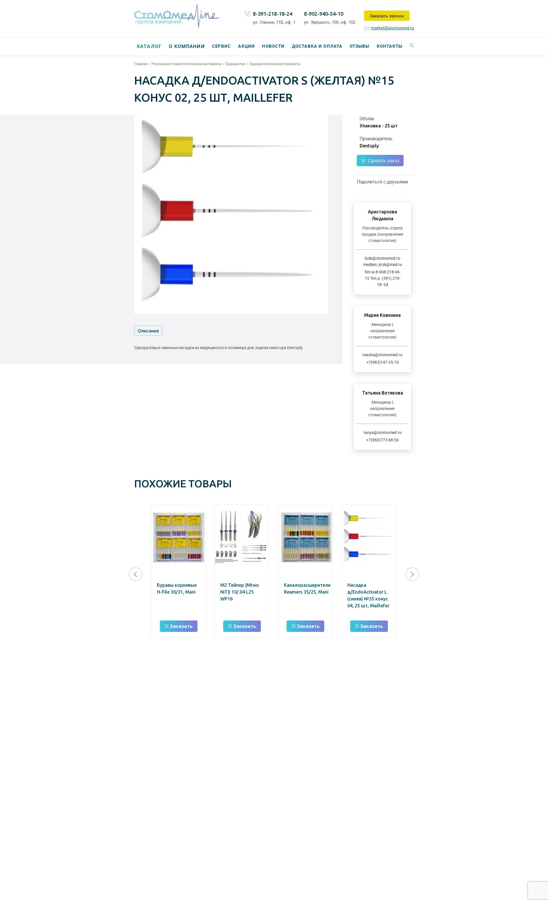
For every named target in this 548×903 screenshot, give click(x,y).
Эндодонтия (235, 63)
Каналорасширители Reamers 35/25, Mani (307, 588)
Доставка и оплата (317, 46)
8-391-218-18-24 (272, 14)
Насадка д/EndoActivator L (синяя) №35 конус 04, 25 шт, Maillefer (368, 595)
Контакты (389, 46)
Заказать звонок (387, 16)
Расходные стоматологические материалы (187, 63)
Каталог (149, 46)
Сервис (221, 46)
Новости (273, 46)
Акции (246, 46)
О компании (187, 46)
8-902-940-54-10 (323, 14)
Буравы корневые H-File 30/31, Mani (177, 588)
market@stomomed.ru (392, 27)
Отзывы (360, 46)
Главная (141, 63)
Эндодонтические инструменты (275, 63)
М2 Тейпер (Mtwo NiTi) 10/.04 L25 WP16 (239, 591)
